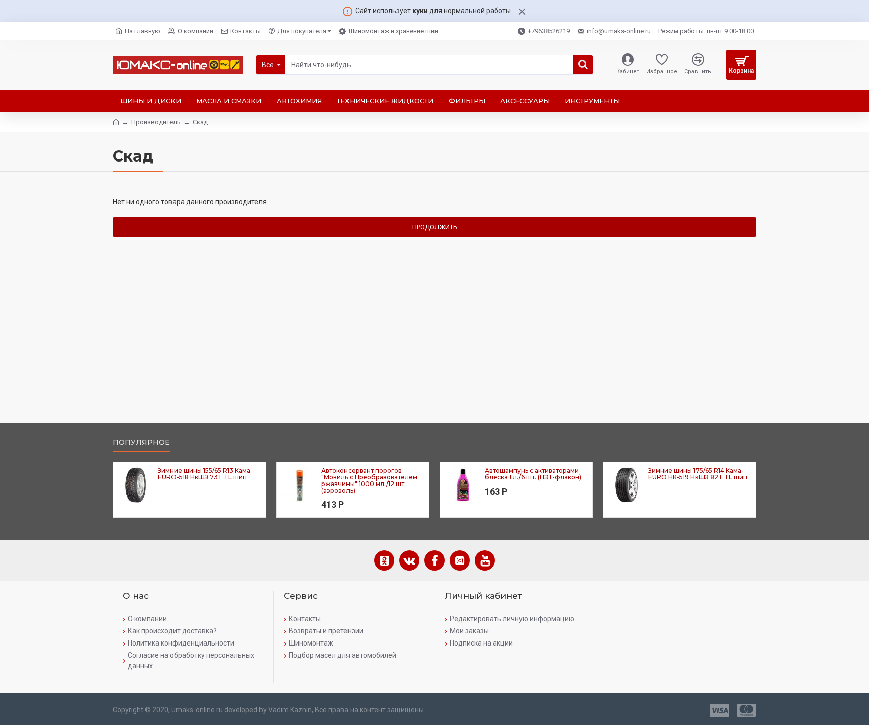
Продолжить (434, 227)
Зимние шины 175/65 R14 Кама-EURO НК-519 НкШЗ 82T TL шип (697, 473)
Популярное (141, 442)
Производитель (156, 122)
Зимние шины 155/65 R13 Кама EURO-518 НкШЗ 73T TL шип (204, 473)
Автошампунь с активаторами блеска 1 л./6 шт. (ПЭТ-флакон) (533, 473)
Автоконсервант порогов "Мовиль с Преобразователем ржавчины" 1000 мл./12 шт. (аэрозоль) (369, 480)
